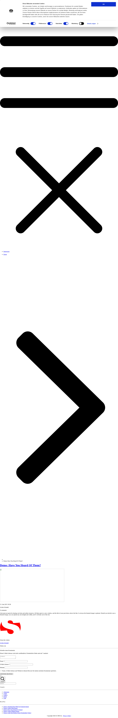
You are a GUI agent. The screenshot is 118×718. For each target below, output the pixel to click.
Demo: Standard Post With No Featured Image (16, 706)
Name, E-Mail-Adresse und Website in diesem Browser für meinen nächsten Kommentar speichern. (29, 671)
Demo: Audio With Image (10, 708)
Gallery (5, 695)
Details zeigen (91, 23)
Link (4, 698)
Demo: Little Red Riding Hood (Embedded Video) (17, 713)
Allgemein (6, 692)
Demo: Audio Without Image (11, 711)
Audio (5, 693)
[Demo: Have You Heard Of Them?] (32, 601)
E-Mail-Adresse (5, 664)
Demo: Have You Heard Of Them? (20, 565)
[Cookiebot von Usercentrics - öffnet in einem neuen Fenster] (11, 23)
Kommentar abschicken (7, 674)
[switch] (50, 23)
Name (2, 661)
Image (5, 696)
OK (104, 4)
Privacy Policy (67, 716)
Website (2, 667)
